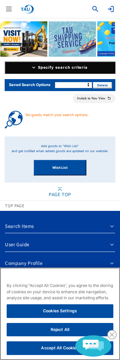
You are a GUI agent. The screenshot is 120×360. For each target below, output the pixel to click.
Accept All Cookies (60, 347)
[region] (60, 314)
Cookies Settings (60, 310)
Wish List (60, 167)
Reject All (60, 329)
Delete (102, 85)
